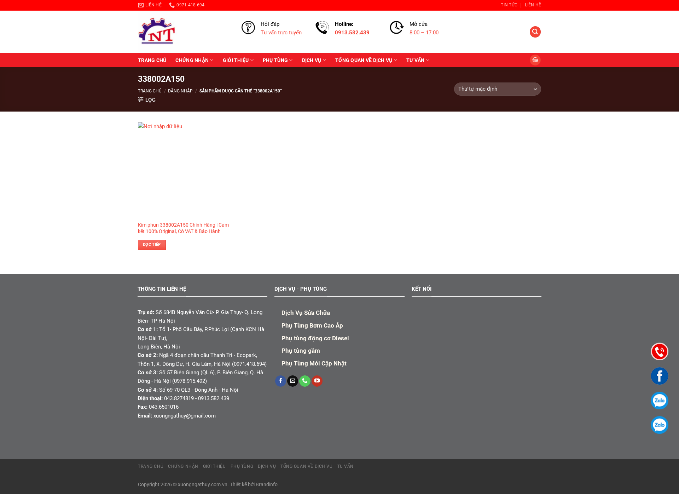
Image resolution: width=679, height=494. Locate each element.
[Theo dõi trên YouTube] (317, 381)
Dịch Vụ (311, 60)
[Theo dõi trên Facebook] (280, 381)
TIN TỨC (509, 4)
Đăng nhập (180, 91)
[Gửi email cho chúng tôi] (292, 381)
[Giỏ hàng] (535, 60)
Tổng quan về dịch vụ (363, 60)
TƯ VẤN (415, 60)
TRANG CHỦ (152, 60)
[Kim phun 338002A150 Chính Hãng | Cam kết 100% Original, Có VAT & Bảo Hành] (185, 170)
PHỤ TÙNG (275, 60)
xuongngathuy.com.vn (202, 484)
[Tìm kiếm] (535, 31)
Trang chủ (150, 91)
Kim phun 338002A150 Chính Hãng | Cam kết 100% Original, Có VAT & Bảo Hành (183, 228)
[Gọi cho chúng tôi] (304, 381)
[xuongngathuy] (184, 32)
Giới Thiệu (236, 60)
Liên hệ (533, 4)
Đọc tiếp (152, 244)
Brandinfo (267, 484)
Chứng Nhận (192, 60)
